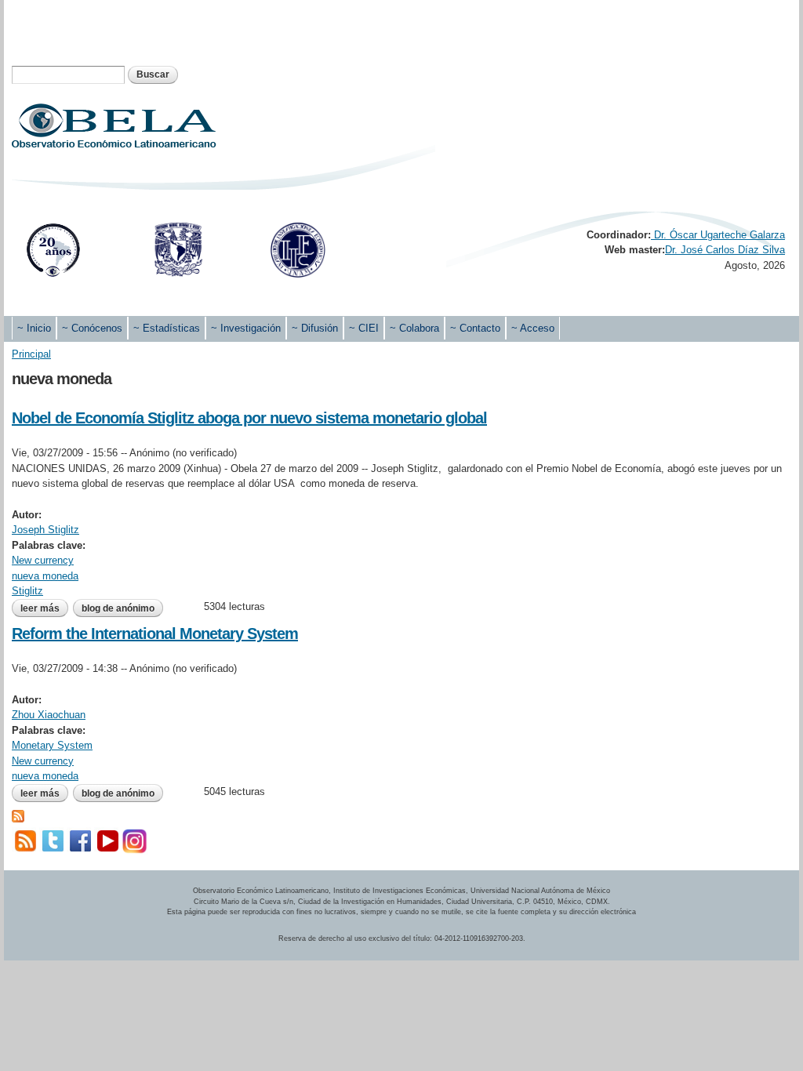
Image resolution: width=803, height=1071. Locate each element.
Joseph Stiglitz (45, 530)
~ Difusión (315, 328)
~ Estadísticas (166, 328)
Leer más (44, 608)
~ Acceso (532, 328)
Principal (31, 354)
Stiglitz (27, 591)
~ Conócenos (92, 328)
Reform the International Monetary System (155, 633)
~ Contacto (475, 328)
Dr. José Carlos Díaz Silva (725, 250)
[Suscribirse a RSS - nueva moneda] (18, 814)
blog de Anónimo (118, 608)
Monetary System (52, 745)
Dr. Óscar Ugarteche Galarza (718, 235)
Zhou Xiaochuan (48, 715)
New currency (43, 560)
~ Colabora (414, 328)
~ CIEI (364, 328)
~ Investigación (246, 328)
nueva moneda (45, 576)
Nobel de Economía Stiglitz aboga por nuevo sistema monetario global (249, 418)
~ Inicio (34, 328)
